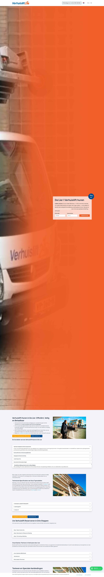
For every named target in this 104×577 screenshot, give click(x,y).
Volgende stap (84, 215)
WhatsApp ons (66, 3)
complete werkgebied (24, 433)
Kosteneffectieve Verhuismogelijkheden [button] (22, 452)
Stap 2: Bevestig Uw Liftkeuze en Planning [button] (23, 533)
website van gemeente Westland (63, 209)
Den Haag (33, 490)
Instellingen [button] (80, 574)
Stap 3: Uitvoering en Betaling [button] (20, 536)
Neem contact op (36, 436)
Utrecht (39, 490)
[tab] (52, 447)
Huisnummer (70, 213)
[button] (91, 3)
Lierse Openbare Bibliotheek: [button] (20, 553)
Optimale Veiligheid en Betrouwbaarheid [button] (22, 446)
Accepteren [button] (88, 574)
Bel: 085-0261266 (76, 3)
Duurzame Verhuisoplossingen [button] (20, 462)
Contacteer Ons (32, 516)
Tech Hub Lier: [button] (17, 556)
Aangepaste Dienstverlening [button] (20, 455)
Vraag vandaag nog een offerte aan (21, 436)
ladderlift (46, 484)
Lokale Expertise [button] (17, 458)
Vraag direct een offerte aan (19, 516)
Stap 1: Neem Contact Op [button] (19, 530)
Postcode (57, 213)
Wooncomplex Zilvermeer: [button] (19, 559)
